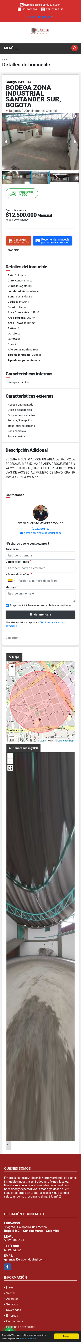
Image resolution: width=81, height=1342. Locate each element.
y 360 (26, 193)
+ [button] (12, 666)
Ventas (11, 1293)
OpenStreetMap (66, 740)
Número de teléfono (19, 574)
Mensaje (12, 587)
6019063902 (29, 9)
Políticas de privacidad (20, 1326)
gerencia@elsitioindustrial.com (42, 532)
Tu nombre (13, 549)
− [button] (12, 673)
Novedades (13, 1310)
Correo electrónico (18, 562)
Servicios (12, 1304)
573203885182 (54, 9)
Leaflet (42, 740)
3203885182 (42, 528)
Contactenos (14, 1321)
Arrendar (12, 1298)
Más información (28, 1338)
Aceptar (66, 1336)
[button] (75, 116)
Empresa (12, 1315)
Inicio (5, 59)
